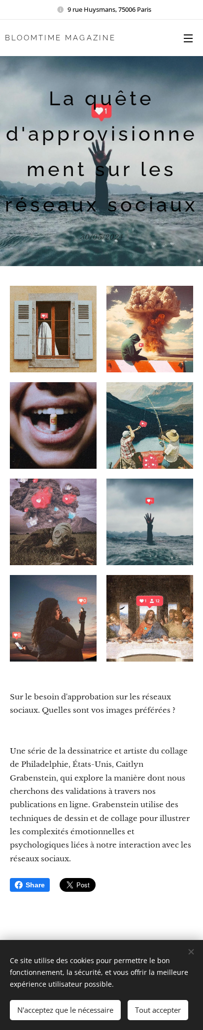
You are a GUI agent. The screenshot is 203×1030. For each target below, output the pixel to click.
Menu (188, 38)
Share (35, 885)
